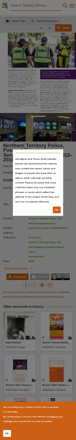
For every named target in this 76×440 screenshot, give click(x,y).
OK (56, 210)
